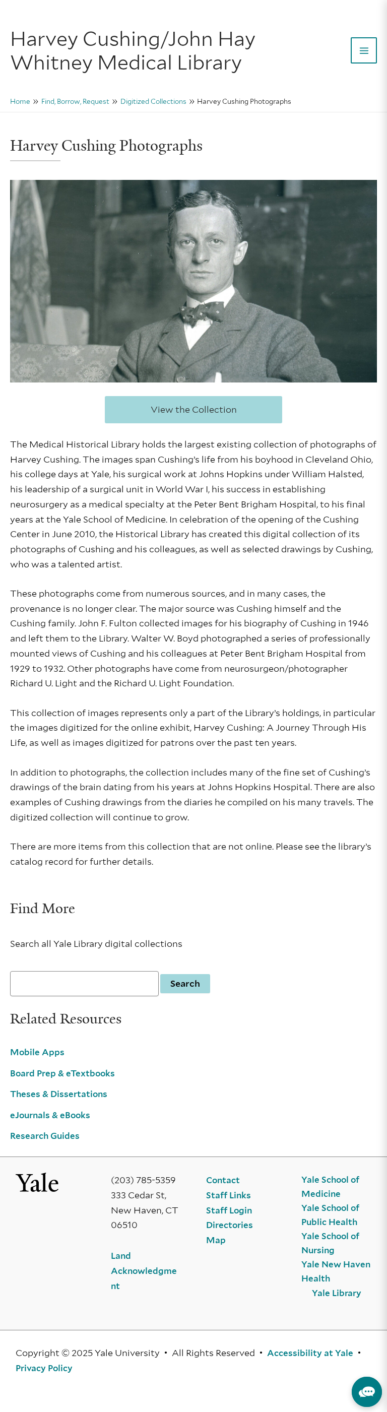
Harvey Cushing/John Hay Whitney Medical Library (132, 50)
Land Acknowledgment (144, 1271)
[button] (367, 1392)
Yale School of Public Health (330, 1215)
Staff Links (228, 1195)
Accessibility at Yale (310, 1353)
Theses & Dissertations (58, 1094)
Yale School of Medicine (330, 1187)
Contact (223, 1180)
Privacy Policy (44, 1368)
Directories (229, 1225)
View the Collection (194, 409)
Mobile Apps (37, 1052)
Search (185, 983)
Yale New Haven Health (335, 1271)
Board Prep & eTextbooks (62, 1073)
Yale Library (336, 1293)
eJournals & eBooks (50, 1115)
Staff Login (229, 1210)
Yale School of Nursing (330, 1243)
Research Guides (45, 1136)
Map (216, 1240)
